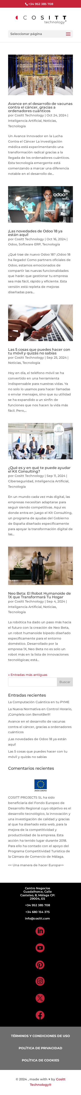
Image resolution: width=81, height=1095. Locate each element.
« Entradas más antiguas (27, 675)
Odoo (12, 244)
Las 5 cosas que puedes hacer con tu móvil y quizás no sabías (39, 351)
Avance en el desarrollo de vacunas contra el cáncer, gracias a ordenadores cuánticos (40, 107)
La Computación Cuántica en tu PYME (38, 702)
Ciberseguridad (20, 481)
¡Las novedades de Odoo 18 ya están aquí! (35, 233)
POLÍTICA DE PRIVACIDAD (40, 1048)
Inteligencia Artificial (25, 121)
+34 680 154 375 (37, 912)
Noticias (49, 121)
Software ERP (30, 244)
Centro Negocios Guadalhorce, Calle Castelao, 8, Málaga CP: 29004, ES (37, 893)
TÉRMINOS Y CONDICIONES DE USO (40, 1036)
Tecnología (17, 126)
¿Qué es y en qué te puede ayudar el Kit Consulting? (39, 470)
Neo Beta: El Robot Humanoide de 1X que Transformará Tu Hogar (39, 595)
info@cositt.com (37, 918)
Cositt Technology (29, 115)
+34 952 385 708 (37, 905)
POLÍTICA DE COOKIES (40, 1060)
